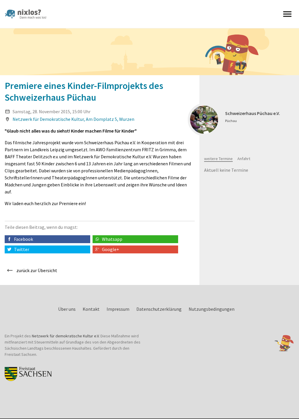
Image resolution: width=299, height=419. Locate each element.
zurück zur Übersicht (36, 270)
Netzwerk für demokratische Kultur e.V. (66, 336)
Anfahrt (243, 158)
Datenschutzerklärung (159, 309)
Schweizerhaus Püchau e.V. (252, 113)
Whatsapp (112, 239)
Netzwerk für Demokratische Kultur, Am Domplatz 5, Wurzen (73, 119)
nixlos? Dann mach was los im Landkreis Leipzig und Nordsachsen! (28, 14)
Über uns (67, 309)
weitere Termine (218, 158)
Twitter (21, 249)
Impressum (118, 309)
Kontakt (91, 309)
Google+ (110, 249)
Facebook (23, 239)
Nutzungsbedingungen (211, 309)
